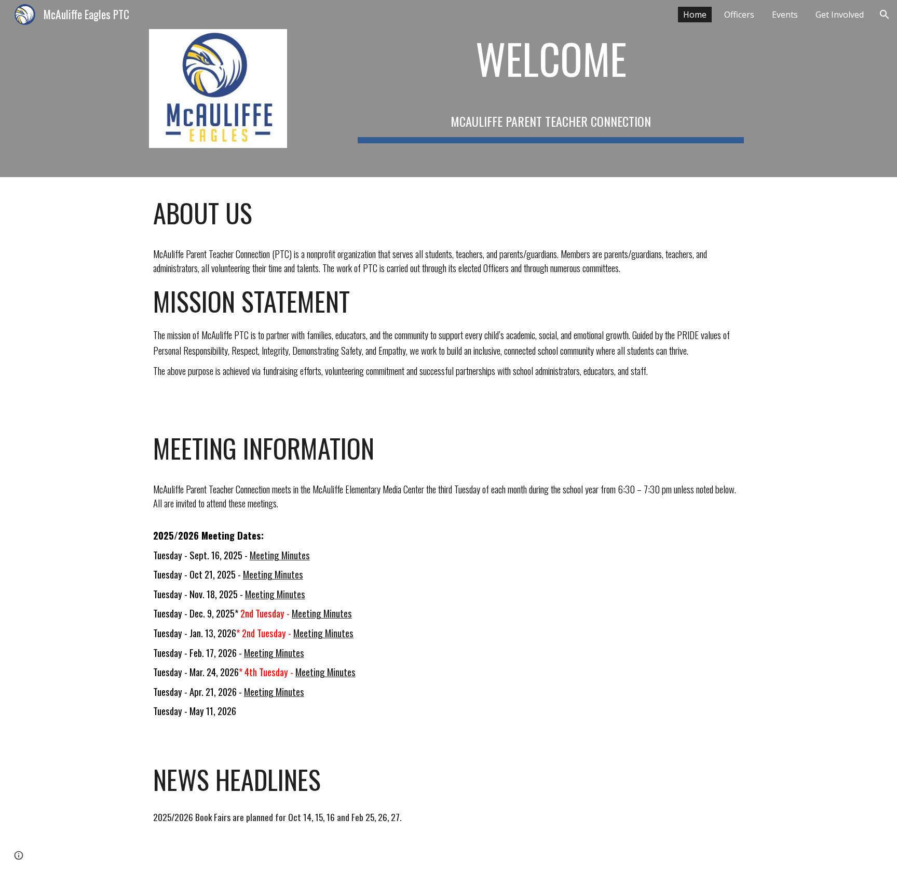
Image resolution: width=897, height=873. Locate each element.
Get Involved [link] (840, 14)
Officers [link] (739, 14)
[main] (551, 88)
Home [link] (694, 14)
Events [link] (785, 14)
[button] (884, 14)
